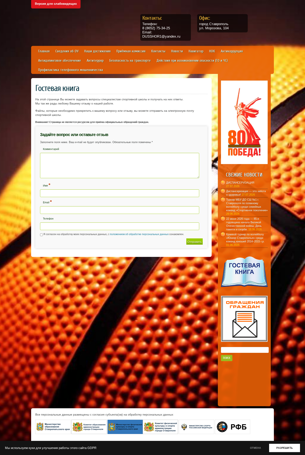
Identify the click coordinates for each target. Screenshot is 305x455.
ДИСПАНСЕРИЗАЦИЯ (240, 182)
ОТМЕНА (255, 447)
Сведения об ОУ (66, 51)
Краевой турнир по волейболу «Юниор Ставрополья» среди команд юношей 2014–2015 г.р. (245, 238)
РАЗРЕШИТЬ (284, 447)
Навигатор (196, 51)
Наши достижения (97, 51)
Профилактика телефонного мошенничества (70, 70)
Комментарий (51, 149)
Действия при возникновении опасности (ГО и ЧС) (192, 60)
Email (47, 201)
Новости (177, 51)
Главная (44, 51)
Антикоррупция (232, 51)
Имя (46, 185)
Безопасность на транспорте (130, 60)
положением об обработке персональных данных (139, 234)
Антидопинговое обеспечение (59, 60)
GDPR (91, 448)
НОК (212, 51)
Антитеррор (95, 60)
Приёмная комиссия (130, 51)
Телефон (48, 218)
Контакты (158, 51)
